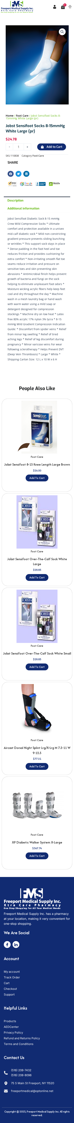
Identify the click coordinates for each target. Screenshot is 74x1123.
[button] (70, 6)
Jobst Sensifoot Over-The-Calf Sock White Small (37, 653)
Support (9, 994)
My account (12, 971)
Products (10, 1021)
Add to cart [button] (37, 478)
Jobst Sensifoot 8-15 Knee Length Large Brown (37, 464)
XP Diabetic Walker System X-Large (37, 842)
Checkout (10, 989)
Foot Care (22, 115)
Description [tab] (15, 200)
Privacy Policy (13, 1032)
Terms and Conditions (18, 1044)
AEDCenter (11, 1027)
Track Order (12, 977)
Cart (6, 983)
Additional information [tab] (23, 208)
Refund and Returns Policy (22, 1038)
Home (9, 115)
